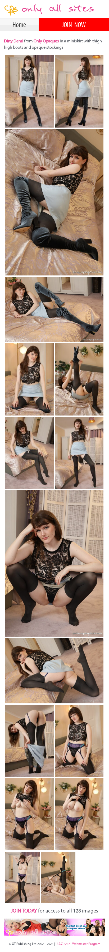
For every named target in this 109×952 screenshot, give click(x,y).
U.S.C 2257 (63, 944)
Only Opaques (46, 41)
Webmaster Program (86, 944)
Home (19, 25)
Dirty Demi (14, 41)
